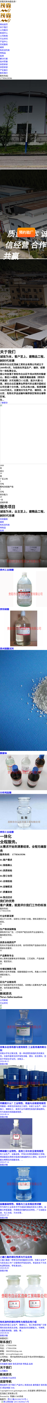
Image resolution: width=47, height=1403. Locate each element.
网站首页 (4, 24)
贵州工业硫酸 (7, 570)
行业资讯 (4, 39)
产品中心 (4, 42)
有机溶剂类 (5, 50)
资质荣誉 (4, 64)
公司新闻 (4, 36)
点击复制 (31, 1391)
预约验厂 (26, 232)
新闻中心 (4, 33)
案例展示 (36, 1385)
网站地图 (6, 1388)
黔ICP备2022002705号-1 (18, 1399)
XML (13, 1388)
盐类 (2, 56)
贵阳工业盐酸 (7, 832)
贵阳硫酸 (4, 609)
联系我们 (4, 73)
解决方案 (4, 59)
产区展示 (4, 70)
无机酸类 (4, 44)
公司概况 (4, 30)
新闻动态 (28, 1385)
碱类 (2, 47)
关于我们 (4, 27)
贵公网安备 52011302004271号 (16, 1402)
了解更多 (4, 403)
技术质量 (4, 62)
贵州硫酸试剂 (7, 648)
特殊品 (3, 53)
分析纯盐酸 (5, 792)
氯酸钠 (3, 753)
